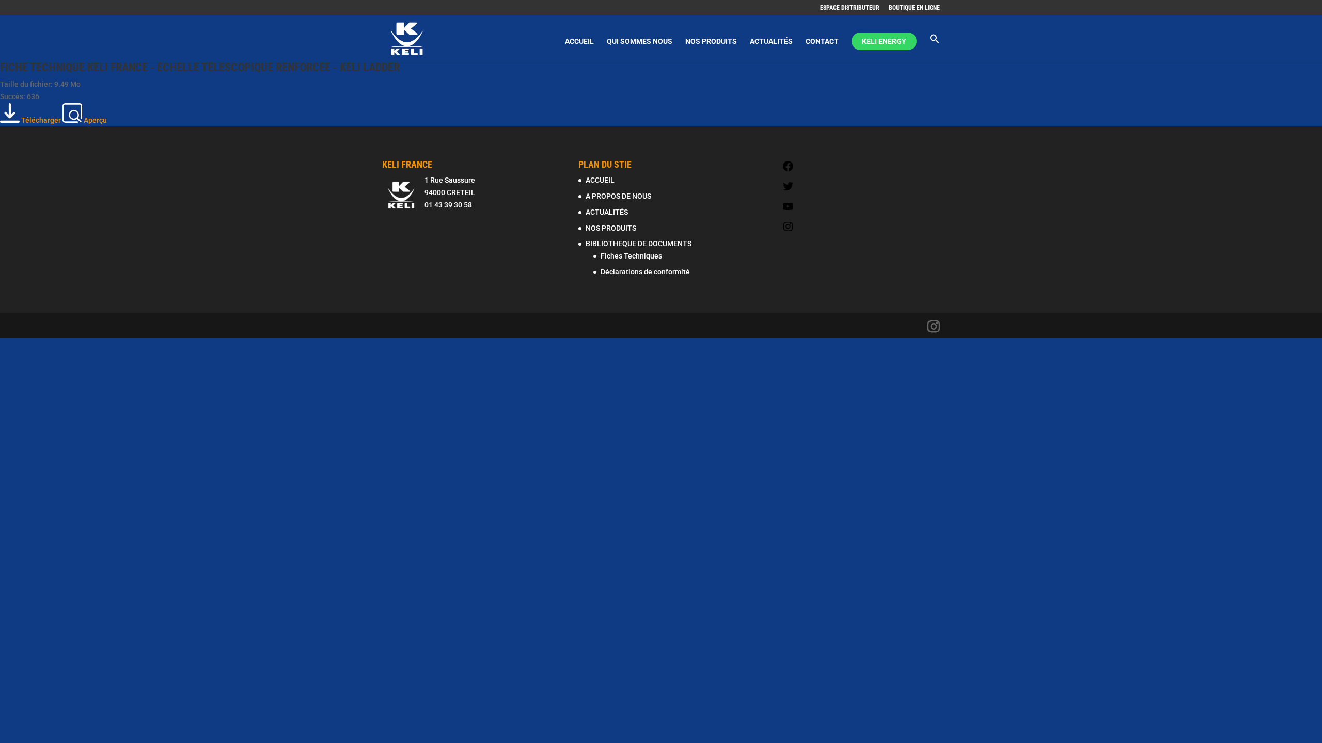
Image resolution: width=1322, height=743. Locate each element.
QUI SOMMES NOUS (639, 41)
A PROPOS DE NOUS (618, 196)
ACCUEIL (579, 41)
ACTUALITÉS (771, 41)
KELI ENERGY (884, 41)
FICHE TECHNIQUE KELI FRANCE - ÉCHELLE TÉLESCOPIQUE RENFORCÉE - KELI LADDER (200, 67)
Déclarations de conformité (645, 272)
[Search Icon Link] (935, 48)
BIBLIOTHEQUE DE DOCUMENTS (638, 243)
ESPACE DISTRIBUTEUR (849, 8)
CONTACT (822, 41)
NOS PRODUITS (711, 41)
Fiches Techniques (631, 256)
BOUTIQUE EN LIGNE (914, 8)
